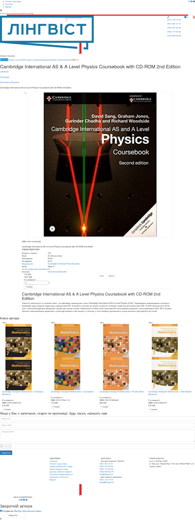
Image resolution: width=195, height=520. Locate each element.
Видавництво (27, 263)
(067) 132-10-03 (174, 19)
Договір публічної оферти (61, 471)
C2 (49, 269)
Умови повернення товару (61, 466)
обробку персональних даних (28, 511)
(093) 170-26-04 (174, 31)
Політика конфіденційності (61, 474)
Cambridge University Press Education (64, 263)
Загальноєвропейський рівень (35, 269)
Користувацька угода (59, 469)
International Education (57, 271)
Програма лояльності (59, 477)
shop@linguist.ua (106, 482)
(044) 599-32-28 (174, 35)
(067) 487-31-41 (174, 23)
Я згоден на (22, 511)
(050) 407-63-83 (174, 27)
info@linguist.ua (106, 474)
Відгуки (53, 479)
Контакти (53, 461)
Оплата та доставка (58, 463)
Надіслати (6, 452)
